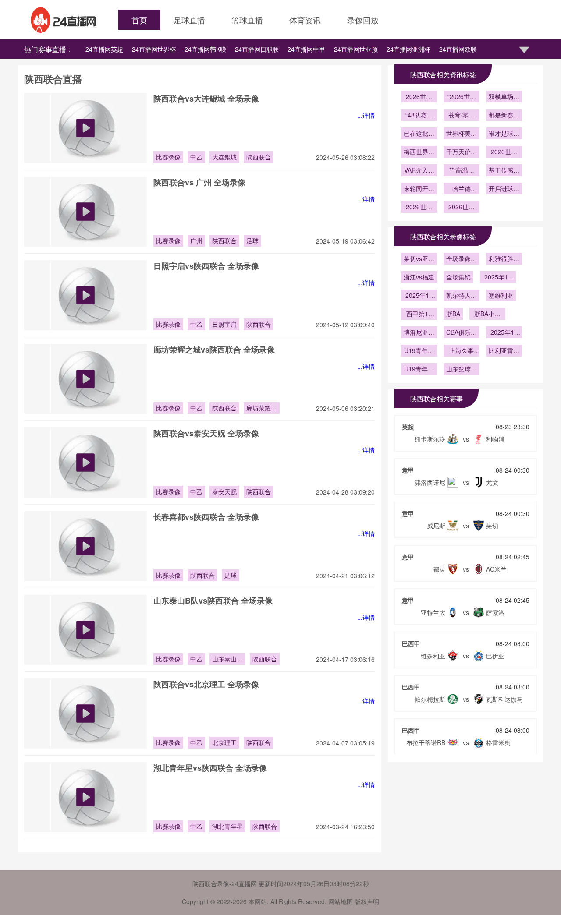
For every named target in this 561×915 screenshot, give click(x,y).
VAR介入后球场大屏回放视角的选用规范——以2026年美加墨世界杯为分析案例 (419, 171)
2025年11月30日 (504, 333)
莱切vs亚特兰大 (419, 259)
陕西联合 (258, 156)
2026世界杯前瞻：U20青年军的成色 (504, 152)
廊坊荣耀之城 (261, 408)
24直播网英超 (104, 49)
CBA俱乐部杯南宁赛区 (461, 333)
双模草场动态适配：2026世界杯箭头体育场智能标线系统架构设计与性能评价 (504, 97)
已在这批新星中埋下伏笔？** (419, 134)
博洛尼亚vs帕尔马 (419, 333)
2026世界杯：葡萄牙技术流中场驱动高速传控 (461, 207)
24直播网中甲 (306, 49)
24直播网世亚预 (356, 49)
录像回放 (363, 19)
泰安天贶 (224, 491)
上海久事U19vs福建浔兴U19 (461, 351)
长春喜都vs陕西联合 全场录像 (206, 517)
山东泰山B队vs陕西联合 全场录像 (213, 600)
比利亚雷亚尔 (504, 351)
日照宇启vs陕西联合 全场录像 (206, 266)
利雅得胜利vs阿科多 (504, 259)
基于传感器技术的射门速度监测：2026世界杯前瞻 (504, 171)
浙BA (453, 313)
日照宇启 (224, 324)
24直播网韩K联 (205, 49)
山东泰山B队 (226, 659)
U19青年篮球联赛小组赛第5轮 (419, 369)
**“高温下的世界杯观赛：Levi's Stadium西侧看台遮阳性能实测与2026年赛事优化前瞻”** (461, 171)
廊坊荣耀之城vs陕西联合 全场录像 (214, 349)
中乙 (196, 156)
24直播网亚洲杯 (408, 49)
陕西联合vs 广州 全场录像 (199, 182)
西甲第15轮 (419, 314)
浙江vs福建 (419, 276)
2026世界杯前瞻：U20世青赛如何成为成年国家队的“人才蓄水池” (419, 97)
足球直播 (189, 19)
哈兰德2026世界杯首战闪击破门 (461, 189)
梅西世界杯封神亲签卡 (419, 152)
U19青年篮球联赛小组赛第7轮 (419, 351)
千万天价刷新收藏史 (461, 152)
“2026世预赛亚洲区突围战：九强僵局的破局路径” (461, 97)
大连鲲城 (224, 156)
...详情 (366, 115)
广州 (196, 240)
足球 (252, 240)
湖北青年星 (227, 826)
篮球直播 (247, 19)
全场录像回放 (461, 259)
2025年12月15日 (497, 277)
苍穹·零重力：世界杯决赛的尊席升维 (461, 115)
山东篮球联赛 (461, 369)
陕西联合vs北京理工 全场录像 (206, 684)
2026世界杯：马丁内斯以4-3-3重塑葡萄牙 (419, 207)
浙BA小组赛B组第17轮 (487, 314)
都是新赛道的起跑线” (504, 115)
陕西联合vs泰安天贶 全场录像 (206, 433)
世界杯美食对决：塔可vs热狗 (461, 134)
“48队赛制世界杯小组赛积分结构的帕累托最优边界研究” (419, 115)
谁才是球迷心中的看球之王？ (504, 134)
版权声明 (367, 901)
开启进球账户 (504, 189)
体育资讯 (305, 19)
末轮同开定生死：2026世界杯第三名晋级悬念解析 (419, 189)
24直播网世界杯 (154, 49)
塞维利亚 (501, 295)
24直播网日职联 (257, 49)
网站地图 (340, 901)
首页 (139, 19)
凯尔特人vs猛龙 (461, 296)
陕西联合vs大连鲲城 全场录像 (206, 98)
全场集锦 (458, 276)
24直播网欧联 (458, 49)
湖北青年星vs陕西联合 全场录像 (210, 768)
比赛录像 (168, 156)
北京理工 (224, 742)
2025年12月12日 (419, 296)
